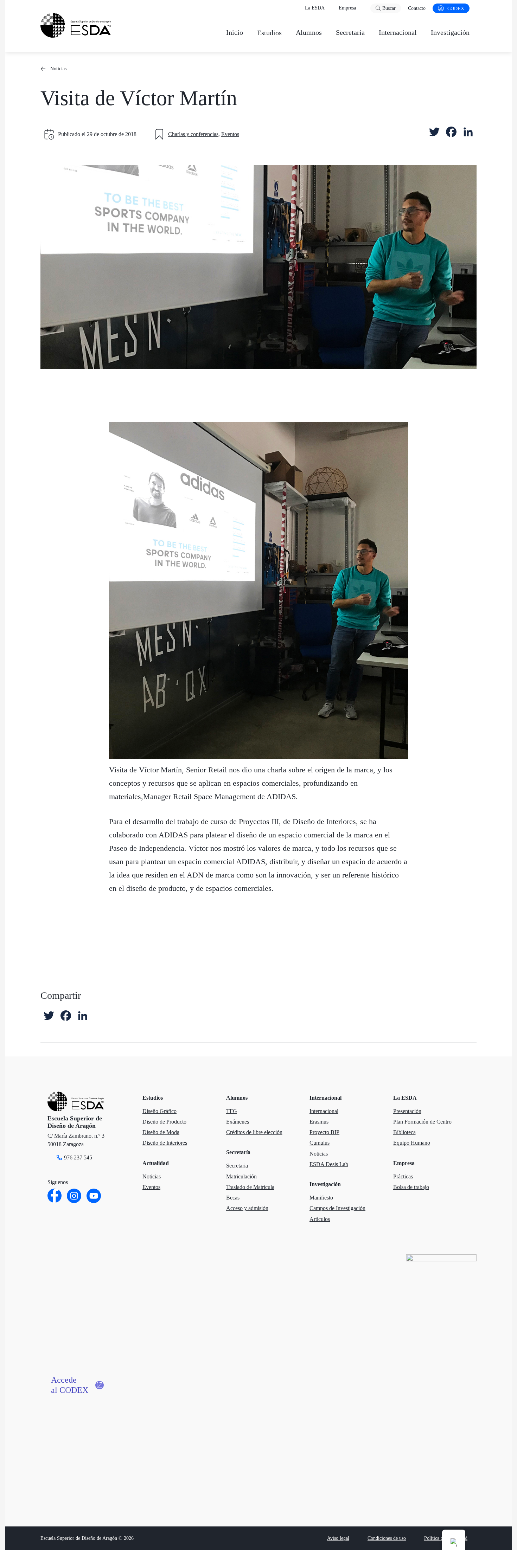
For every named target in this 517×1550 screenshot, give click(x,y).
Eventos (230, 134)
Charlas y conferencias (193, 134)
